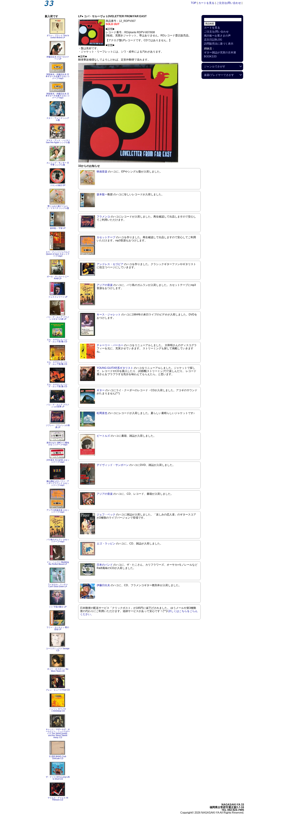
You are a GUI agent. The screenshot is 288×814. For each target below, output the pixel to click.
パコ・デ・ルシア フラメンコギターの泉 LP (57, 318)
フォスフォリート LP (57, 297)
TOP (193, 3)
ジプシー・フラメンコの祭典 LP (58, 426)
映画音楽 (102, 171)
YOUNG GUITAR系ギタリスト (115, 367)
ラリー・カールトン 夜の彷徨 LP (57, 628)
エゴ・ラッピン (106, 543)
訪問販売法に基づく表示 (218, 43)
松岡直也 (102, 413)
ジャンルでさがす (214, 66)
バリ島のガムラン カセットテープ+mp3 (57, 540)
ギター (101, 390)
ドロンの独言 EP (57, 185)
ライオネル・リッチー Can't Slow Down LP (58, 585)
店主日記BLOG (213, 39)
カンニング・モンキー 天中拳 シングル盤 (57, 164)
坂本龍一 (102, 194)
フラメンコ (103, 216)
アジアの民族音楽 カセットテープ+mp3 (57, 511)
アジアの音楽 (105, 285)
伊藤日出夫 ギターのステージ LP (57, 58)
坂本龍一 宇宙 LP (58, 228)
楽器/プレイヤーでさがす (219, 75)
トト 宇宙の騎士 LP (57, 607)
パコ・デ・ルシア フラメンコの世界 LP (57, 405)
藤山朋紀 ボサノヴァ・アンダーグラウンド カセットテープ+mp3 (57, 483)
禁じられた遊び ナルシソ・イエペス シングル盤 (57, 207)
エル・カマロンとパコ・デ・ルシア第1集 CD (58, 385)
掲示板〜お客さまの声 (217, 35)
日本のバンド (105, 564)
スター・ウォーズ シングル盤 (57, 119)
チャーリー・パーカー (110, 345)
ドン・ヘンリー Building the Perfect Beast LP (58, 563)
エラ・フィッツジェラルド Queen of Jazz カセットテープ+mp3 (58, 254)
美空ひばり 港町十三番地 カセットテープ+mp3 (57, 444)
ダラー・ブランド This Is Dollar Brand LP (58, 36)
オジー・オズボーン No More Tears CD (57, 670)
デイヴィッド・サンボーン (113, 465)
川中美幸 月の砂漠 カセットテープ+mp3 (57, 461)
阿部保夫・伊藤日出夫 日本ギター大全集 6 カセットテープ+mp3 (58, 96)
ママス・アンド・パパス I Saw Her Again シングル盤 (58, 141)
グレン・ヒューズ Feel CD (58, 690)
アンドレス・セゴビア (110, 264)
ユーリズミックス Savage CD (58, 649)
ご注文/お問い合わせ (228, 3)
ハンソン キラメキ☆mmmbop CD (58, 710)
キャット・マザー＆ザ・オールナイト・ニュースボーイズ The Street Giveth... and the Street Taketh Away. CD (58, 733)
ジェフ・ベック (106, 514)
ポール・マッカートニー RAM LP (58, 277)
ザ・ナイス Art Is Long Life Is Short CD (58, 778)
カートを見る (206, 3)
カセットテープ (106, 237)
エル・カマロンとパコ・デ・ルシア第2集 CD (58, 363)
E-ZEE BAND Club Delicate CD (57, 757)
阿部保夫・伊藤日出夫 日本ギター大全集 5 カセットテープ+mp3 (58, 76)
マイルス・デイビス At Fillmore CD (58, 799)
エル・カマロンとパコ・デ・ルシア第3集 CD (58, 340)
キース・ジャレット (109, 314)
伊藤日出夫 (103, 585)
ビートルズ (103, 435)
